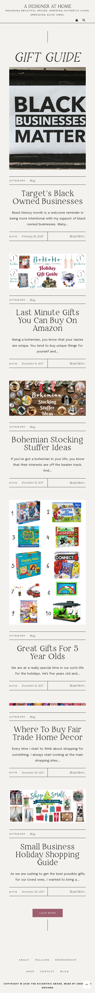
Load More (47, 913)
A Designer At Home (47, 6)
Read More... (78, 236)
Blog (32, 180)
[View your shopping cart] (76, 20)
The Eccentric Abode (46, 984)
